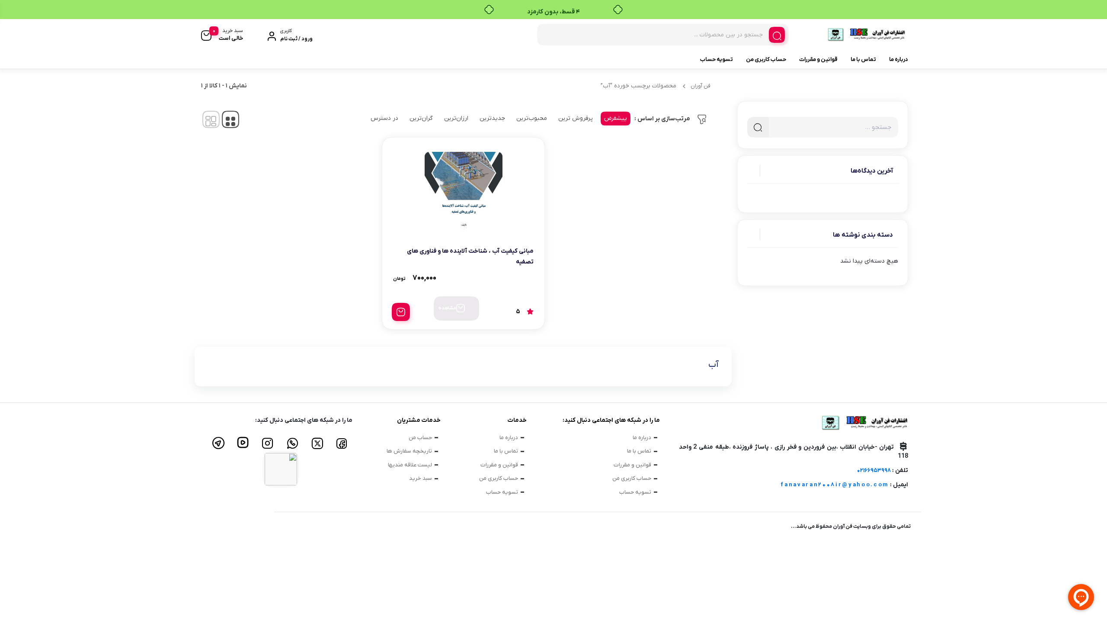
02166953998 (874, 470)
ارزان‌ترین (456, 118)
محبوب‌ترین (531, 118)
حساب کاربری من (766, 59)
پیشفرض (615, 118)
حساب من (420, 437)
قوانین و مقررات (818, 59)
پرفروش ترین (575, 118)
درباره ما (898, 59)
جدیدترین (492, 118)
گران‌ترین (421, 118)
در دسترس (384, 118)
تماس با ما (863, 59)
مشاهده (447, 308)
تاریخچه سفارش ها (409, 451)
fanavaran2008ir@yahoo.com (835, 484)
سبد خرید (420, 478)
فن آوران (700, 86)
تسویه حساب (716, 59)
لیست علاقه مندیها (410, 465)
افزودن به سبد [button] (401, 312)
